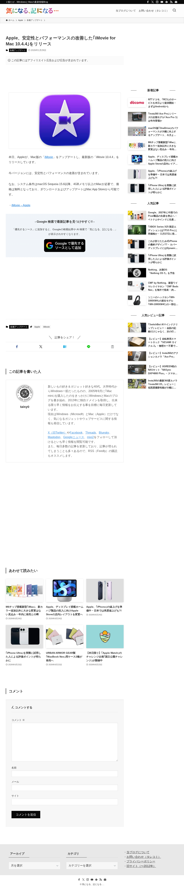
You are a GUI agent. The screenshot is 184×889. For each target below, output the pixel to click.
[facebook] (148, 2)
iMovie (49, 157)
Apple (37, 327)
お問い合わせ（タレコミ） (143, 856)
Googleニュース (73, 437)
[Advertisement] (65, 79)
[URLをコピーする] (112, 347)
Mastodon (54, 437)
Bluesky (104, 432)
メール (15, 781)
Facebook (76, 432)
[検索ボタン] (174, 10)
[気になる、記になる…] (32, 10)
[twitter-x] (152, 2)
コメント (18, 720)
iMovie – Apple (21, 205)
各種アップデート (18, 50)
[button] (17, 347)
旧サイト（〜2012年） (141, 866)
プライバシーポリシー (140, 861)
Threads (90, 432)
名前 (14, 767)
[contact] (176, 2)
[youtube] (162, 2)
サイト (15, 795)
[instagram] (157, 2)
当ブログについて (138, 852)
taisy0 (24, 407)
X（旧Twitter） (57, 432)
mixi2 (90, 437)
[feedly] (166, 2)
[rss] (171, 2)
